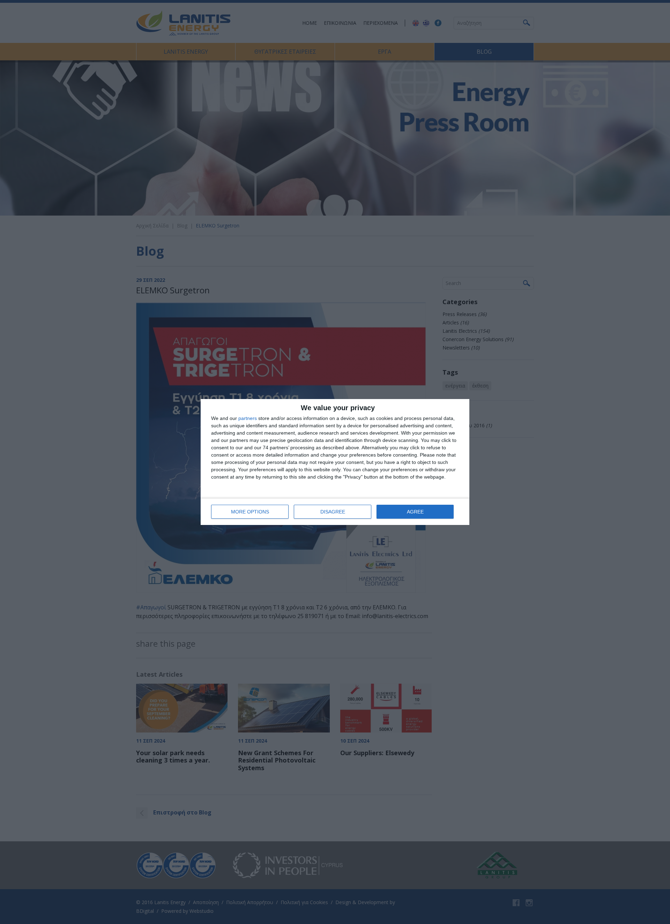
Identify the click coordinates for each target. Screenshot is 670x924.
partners (247, 418)
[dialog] (335, 462)
